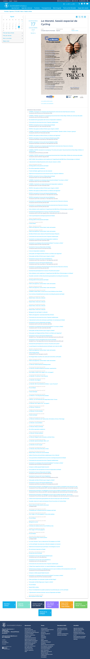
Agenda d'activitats (78, 628)
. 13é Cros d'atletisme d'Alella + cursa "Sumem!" (43, 384)
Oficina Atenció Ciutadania (47, 644)
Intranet (4, 644)
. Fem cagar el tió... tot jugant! (39, 403)
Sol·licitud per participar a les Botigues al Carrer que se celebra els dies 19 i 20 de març (51, 494)
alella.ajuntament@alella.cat (9, 636)
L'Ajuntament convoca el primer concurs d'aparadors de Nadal (45, 592)
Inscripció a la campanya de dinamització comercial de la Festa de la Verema (48, 201)
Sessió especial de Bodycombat (40, 364)
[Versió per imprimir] (84, 16)
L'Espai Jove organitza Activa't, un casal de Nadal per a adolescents (46, 566)
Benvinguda (57, 8)
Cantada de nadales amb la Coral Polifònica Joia (41, 525)
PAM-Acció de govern (30, 643)
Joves (42, 639)
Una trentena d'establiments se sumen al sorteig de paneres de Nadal (46, 294)
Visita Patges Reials (34, 352)
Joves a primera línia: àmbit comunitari (39, 505)
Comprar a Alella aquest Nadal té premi (39, 467)
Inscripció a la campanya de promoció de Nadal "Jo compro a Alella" (46, 243)
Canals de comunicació (79, 633)
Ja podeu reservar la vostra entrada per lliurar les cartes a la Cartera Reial (47, 501)
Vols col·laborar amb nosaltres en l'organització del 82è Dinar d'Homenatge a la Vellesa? (51, 209)
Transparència (46, 8)
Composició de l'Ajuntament (32, 632)
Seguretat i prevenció (46, 651)
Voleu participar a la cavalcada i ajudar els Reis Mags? (42, 579)
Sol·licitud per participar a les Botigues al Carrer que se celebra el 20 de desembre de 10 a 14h (52, 569)
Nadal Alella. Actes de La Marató (37, 298)
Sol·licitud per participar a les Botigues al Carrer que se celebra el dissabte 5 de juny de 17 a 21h (53, 490)
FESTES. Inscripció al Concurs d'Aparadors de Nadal (42, 125)
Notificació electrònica (30, 639)
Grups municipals (29, 633)
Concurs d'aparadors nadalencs (37, 251)
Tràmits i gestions (29, 650)
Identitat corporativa (30, 635)
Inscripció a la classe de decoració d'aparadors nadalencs (43, 239)
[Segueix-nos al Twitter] (79, 4)
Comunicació (44, 628)
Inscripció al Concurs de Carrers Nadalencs (40, 476)
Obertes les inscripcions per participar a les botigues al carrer (44, 546)
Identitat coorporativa (62, 633)
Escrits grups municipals (80, 636)
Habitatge (43, 637)
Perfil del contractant (30, 646)
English (10, 1)
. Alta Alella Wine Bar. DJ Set (39, 448)
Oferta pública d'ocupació (31, 640)
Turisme (36, 8)
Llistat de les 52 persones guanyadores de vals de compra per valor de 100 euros (49, 498)
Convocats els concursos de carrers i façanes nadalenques (43, 122)
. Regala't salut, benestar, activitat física (41, 437)
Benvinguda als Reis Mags (35, 596)
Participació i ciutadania (47, 646)
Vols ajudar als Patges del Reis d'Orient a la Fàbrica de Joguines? (45, 253)
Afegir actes (6, 41)
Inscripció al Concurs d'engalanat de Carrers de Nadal (42, 339)
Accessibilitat (5, 642)
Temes (42, 625)
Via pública (43, 657)
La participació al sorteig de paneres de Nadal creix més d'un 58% (45, 346)
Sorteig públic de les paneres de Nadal (38, 165)
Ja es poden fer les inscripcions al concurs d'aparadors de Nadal (45, 469)
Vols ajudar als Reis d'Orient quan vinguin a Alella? (42, 256)
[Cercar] (86, 1)
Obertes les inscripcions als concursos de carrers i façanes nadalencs (46, 173)
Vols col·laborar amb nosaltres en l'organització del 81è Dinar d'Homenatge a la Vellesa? (51, 273)
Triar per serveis (7, 35)
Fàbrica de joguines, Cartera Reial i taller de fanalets (42, 227)
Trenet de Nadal (33, 391)
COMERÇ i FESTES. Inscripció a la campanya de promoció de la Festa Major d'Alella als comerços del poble (55, 115)
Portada (6, 11)
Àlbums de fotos (78, 631)
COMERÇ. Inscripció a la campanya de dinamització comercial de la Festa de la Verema (51, 146)
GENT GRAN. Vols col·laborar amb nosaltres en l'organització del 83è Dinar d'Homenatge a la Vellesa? (54, 159)
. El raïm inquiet (35, 444)
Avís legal (4, 641)
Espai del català (83, 8)
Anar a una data (7, 38)
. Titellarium (34, 407)
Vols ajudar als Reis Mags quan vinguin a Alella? (41, 582)
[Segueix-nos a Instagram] (84, 4)
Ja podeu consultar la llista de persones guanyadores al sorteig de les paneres (48, 276)
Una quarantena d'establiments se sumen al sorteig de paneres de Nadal (47, 457)
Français (15, 1)
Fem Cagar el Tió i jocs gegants (37, 529)
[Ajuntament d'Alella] (12, 628)
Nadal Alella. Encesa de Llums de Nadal (39, 452)
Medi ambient (44, 640)
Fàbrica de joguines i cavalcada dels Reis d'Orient (41, 314)
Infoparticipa (28, 636)
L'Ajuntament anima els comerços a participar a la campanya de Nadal (47, 320)
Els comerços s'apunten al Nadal (37, 549)
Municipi (59, 631)
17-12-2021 (17, 11)
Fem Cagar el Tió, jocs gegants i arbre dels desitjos (41, 514)
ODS (26, 651)
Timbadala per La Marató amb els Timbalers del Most (42, 510)
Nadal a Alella (28, 11)
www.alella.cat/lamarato (47, 101)
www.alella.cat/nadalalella (47, 103)
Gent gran (43, 636)
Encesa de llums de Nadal (35, 553)
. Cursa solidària (35, 422)
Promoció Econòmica (46, 647)
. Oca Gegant (35, 380)
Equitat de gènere (45, 633)
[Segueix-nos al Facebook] (82, 4)
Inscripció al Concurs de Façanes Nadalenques (40, 262)
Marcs (22, 11)
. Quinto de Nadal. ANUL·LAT (39, 441)
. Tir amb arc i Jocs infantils (38, 376)
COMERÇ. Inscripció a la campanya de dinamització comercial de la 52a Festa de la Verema (52, 111)
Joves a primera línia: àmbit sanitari (38, 537)
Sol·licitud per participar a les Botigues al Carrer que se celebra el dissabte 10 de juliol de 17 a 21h (53, 486)
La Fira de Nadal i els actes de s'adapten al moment (44, 544)
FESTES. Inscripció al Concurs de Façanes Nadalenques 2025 (44, 138)
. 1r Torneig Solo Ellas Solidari (39, 395)
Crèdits (4, 639)
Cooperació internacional (47, 629)
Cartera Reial (32, 223)
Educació (43, 632)
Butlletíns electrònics (79, 632)
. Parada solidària (36, 433)
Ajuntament (15, 8)
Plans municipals (29, 644)
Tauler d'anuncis (29, 648)
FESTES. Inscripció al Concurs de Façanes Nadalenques (43, 193)
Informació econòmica (30, 637)
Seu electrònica (28, 647)
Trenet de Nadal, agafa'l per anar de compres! (40, 171)
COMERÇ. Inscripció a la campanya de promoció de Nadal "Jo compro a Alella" (48, 180)
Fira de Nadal (32, 387)
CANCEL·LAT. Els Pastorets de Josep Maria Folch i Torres (43, 399)
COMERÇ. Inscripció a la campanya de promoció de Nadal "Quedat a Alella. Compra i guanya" (52, 131)
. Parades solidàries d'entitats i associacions (42, 368)
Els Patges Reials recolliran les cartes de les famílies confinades (45, 356)
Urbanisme (44, 655)
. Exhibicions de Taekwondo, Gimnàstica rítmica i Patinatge (46, 419)
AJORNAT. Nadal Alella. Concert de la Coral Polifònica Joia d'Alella (45, 291)
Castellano (5, 1)
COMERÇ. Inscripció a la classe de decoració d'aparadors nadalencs (46, 184)
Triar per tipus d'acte (8, 32)
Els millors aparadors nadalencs (37, 168)
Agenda (11, 11)
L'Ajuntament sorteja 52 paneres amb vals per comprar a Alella (45, 161)
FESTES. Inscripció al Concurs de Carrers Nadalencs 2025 (43, 142)
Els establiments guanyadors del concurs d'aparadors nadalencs (45, 119)
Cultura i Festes (45, 631)
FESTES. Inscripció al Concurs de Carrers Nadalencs (42, 197)
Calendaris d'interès (62, 628)
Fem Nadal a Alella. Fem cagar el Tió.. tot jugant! (41, 372)
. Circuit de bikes (36, 411)
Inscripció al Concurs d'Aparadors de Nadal (40, 247)
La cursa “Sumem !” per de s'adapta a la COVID (44, 541)
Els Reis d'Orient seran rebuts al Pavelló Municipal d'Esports (44, 233)
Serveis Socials (44, 653)
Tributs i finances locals (46, 654)
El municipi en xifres (62, 629)
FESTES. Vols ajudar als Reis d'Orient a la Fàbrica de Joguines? (44, 135)
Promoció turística (45, 648)
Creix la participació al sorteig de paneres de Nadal (42, 215)
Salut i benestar (45, 650)
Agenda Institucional (79, 629)
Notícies (76, 639)
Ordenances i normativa (31, 642)
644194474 (4, 633)
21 (15, 26)
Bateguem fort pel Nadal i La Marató (38, 312)
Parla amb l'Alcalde (69, 8)
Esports (43, 635)
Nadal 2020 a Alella (34, 587)
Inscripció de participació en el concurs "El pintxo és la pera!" (44, 211)
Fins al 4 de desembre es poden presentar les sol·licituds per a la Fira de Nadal (48, 589)
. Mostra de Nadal (36, 426)
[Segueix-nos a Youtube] (87, 4)
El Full (75, 635)
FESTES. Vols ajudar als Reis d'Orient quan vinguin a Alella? (44, 128)
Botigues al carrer (33, 522)
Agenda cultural (26, 8)
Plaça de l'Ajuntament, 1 (8, 629)
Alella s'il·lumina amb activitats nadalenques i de (44, 455)
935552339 (6, 631)
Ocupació (43, 643)
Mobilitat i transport (46, 642)
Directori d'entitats (62, 635)
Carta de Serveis (29, 629)
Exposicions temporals (79, 637)
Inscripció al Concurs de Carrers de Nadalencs (40, 258)
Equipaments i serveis (30, 631)
